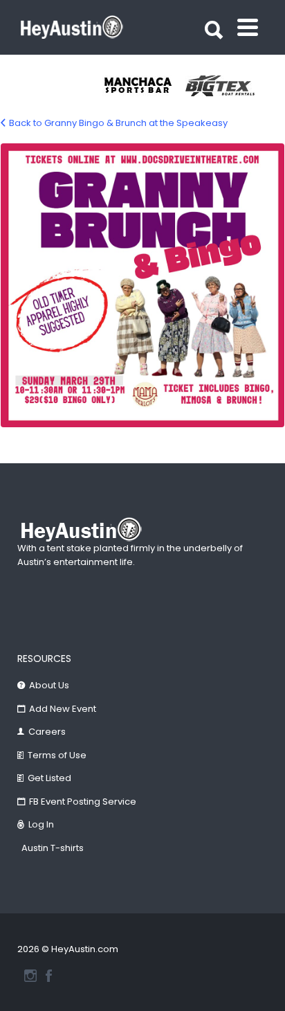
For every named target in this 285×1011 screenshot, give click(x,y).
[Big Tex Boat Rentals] (226, 85)
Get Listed (49, 778)
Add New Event (62, 708)
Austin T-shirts (52, 848)
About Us (49, 685)
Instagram (30, 975)
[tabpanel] (143, 85)
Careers (47, 731)
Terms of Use (57, 755)
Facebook (49, 975)
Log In (41, 824)
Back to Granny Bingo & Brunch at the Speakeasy (118, 122)
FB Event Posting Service (82, 801)
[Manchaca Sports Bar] (143, 85)
